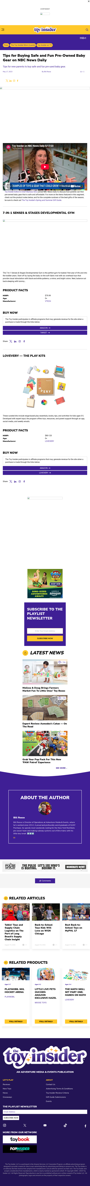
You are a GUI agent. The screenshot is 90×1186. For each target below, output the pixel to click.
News (5, 1093)
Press (6, 45)
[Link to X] (25, 1125)
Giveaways (7, 1097)
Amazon (44, 328)
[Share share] (85, 38)
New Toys (7, 1088)
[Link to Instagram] (4, 1125)
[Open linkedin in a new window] (10, 80)
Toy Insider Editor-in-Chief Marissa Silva (21, 192)
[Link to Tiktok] (65, 1125)
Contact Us (50, 1084)
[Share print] (83, 38)
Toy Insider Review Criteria (57, 1093)
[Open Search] (87, 29)
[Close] (89, 1)
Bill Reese (47, 72)
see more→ (62, 768)
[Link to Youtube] (45, 1125)
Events (49, 1101)
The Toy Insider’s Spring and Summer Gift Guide (41, 200)
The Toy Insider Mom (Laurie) (23, 45)
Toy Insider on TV (44, 45)
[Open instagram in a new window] (14, 80)
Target (43, 333)
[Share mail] (81, 38)
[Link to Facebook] (85, 1126)
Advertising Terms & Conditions (59, 1088)
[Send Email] (14, 838)
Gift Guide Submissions (56, 1097)
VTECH (48, 301)
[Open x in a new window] (7, 80)
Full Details (15, 1021)
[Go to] (16, 913)
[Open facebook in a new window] (17, 80)
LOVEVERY (49, 441)
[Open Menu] (2, 29)
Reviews (6, 1084)
